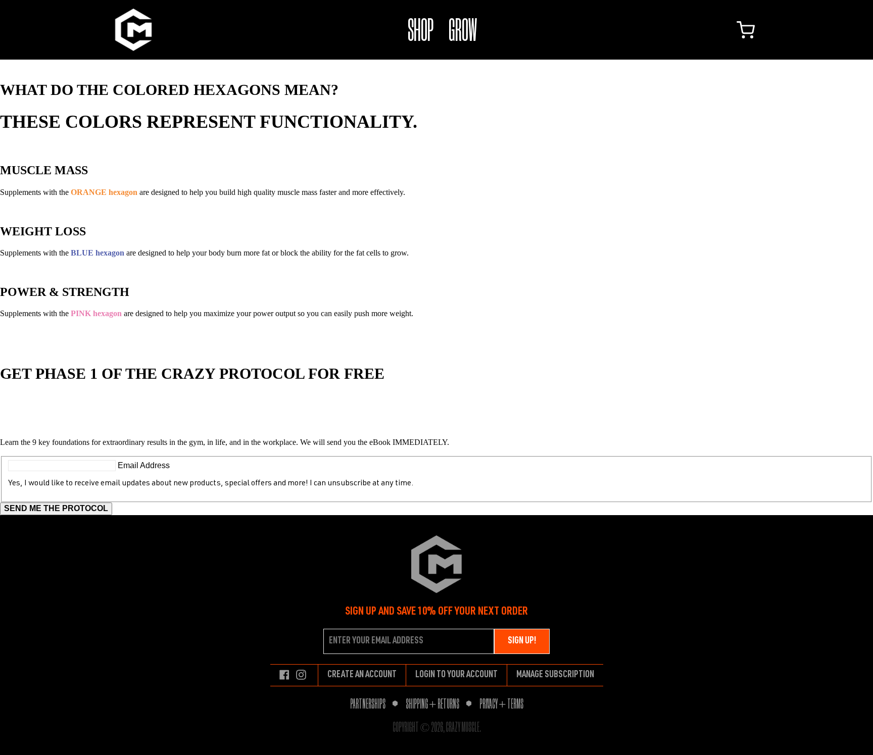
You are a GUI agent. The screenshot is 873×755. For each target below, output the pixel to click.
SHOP (420, 29)
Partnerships (367, 703)
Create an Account (362, 675)
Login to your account (456, 675)
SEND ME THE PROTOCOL (56, 508)
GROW (463, 29)
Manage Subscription (555, 675)
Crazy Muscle (462, 726)
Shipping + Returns (432, 703)
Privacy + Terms (501, 703)
